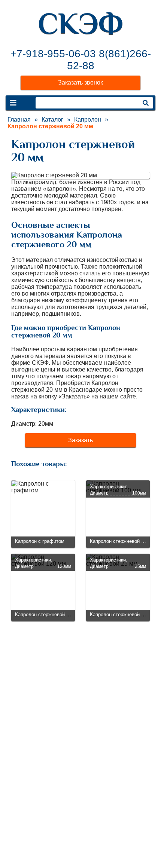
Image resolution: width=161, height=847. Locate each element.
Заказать (80, 440)
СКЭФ (80, 23)
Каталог (52, 119)
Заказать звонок (80, 82)
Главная (19, 119)
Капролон (87, 119)
